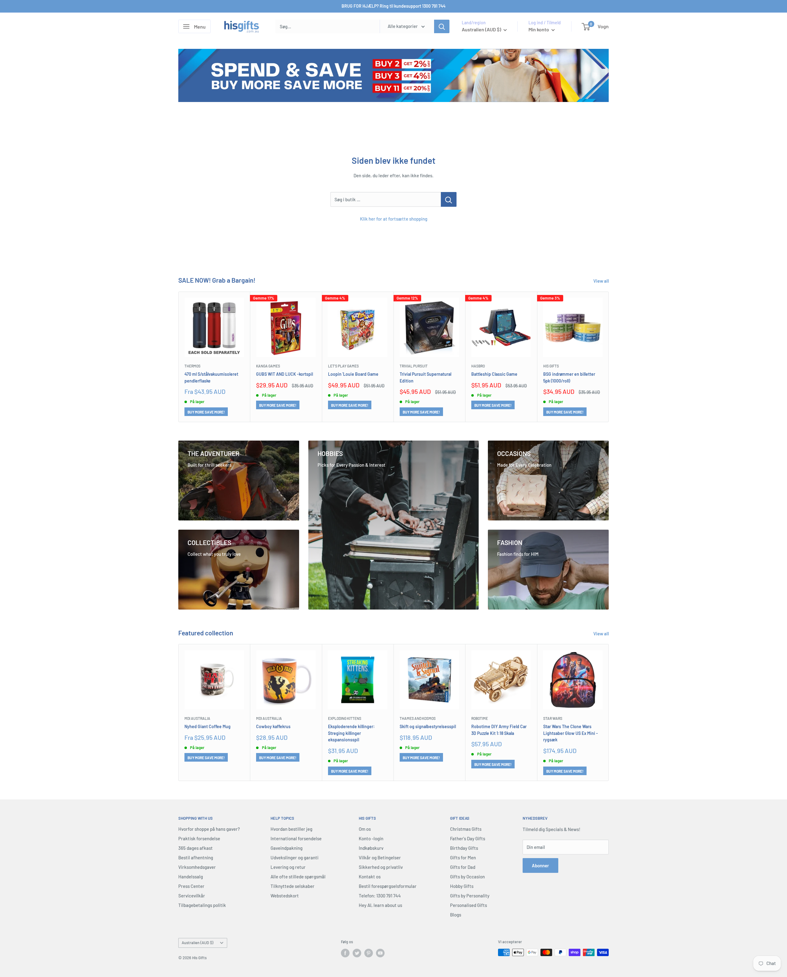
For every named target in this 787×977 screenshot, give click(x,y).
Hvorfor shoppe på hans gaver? (209, 829)
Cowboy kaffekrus (273, 726)
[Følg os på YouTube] (380, 953)
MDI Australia (197, 718)
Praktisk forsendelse (199, 838)
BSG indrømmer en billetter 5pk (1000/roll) (569, 377)
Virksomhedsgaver (197, 867)
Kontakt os (370, 876)
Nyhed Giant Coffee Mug (207, 726)
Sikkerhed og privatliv (381, 867)
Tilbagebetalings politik (202, 905)
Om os (365, 829)
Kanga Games (268, 366)
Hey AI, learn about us (380, 905)
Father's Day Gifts (467, 838)
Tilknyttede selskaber (292, 886)
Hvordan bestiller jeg (291, 829)
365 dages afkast (195, 848)
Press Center (191, 886)
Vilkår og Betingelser (380, 857)
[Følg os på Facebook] (345, 953)
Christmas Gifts (465, 829)
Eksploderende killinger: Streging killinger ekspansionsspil (351, 733)
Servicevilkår (191, 895)
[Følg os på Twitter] (357, 953)
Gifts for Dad (462, 867)
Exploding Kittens (344, 718)
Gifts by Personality (469, 895)
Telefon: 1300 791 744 (380, 895)
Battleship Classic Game (494, 373)
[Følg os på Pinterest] (368, 953)
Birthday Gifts (464, 848)
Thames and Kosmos (418, 718)
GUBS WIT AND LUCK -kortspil (284, 373)
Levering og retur (288, 867)
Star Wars (552, 718)
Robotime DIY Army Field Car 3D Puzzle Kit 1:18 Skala (499, 730)
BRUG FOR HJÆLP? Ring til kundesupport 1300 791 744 (393, 6)
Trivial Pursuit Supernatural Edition (425, 377)
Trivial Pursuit (414, 366)
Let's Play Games (343, 366)
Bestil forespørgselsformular (388, 886)
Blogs (455, 914)
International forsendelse (296, 838)
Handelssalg (190, 876)
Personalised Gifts (468, 905)
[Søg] (441, 26)
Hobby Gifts (461, 886)
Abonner (540, 865)
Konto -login (371, 838)
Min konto (539, 29)
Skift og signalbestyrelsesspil (428, 726)
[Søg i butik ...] (449, 199)
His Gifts (551, 366)
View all (601, 281)
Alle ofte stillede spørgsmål (298, 876)
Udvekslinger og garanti (294, 857)
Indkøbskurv (371, 848)
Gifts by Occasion (467, 876)
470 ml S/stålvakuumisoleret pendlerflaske (211, 377)
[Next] (608, 356)
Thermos (192, 366)
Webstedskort (285, 895)
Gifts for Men (463, 857)
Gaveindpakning (287, 848)
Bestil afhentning (195, 857)
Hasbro (478, 366)
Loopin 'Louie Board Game (353, 373)
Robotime (479, 718)
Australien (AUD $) (197, 942)
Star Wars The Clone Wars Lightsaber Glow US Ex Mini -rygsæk (570, 733)
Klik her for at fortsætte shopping (393, 219)
